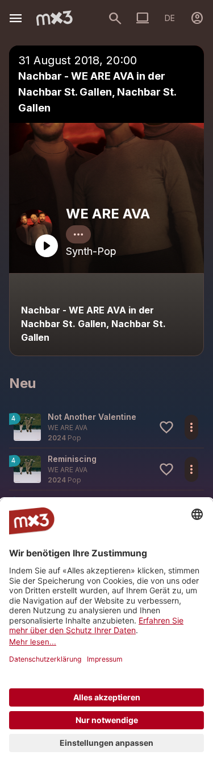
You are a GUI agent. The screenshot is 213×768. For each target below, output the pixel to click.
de (170, 18)
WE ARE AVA (108, 213)
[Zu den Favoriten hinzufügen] (166, 427)
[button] (106, 427)
